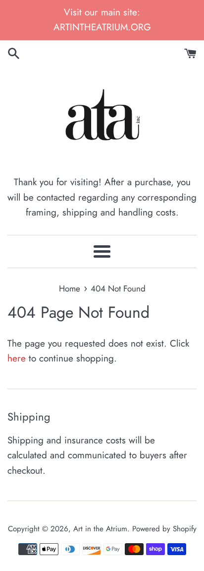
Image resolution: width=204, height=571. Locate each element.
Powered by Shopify (164, 528)
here (16, 358)
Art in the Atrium (100, 528)
